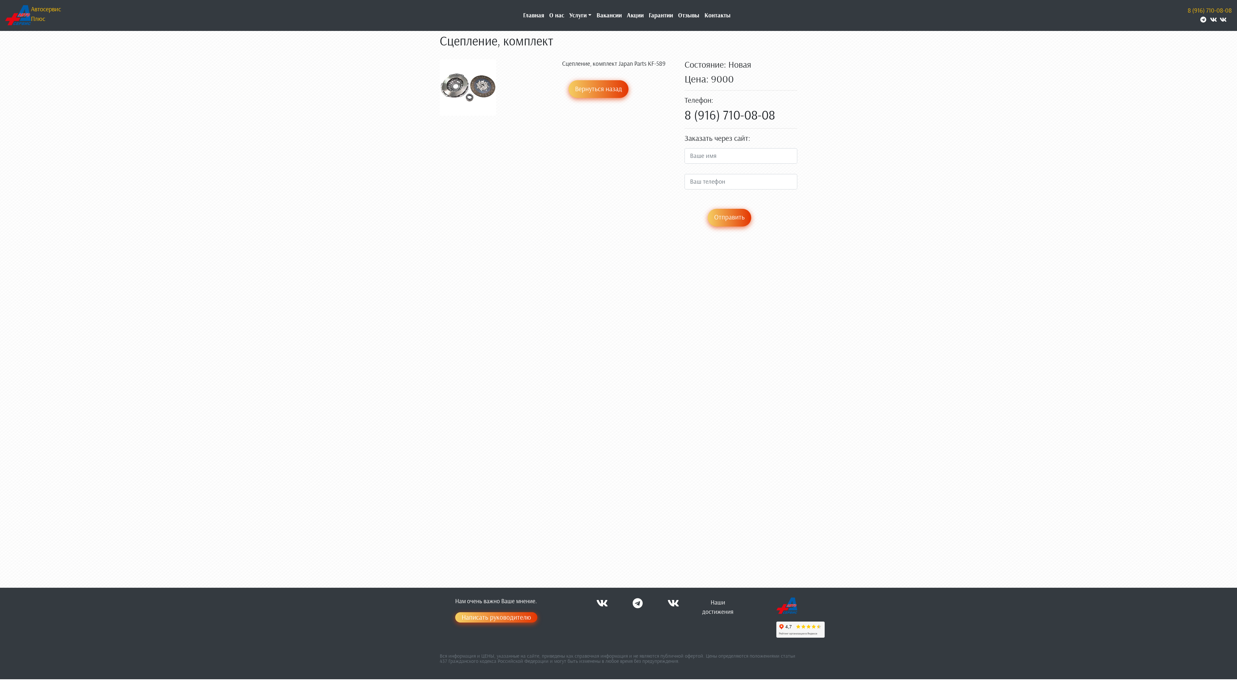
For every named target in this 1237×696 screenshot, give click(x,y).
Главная (533, 15)
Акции (635, 15)
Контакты (718, 15)
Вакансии (609, 15)
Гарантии (661, 15)
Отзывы (688, 15)
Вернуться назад (598, 89)
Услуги (578, 15)
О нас (556, 15)
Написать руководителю (496, 617)
